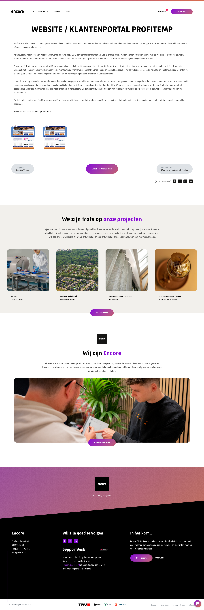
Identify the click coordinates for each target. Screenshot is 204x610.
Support (154, 605)
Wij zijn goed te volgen (83, 533)
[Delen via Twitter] (180, 181)
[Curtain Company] (77, 269)
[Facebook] (65, 541)
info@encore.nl (19, 552)
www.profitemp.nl (43, 111)
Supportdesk (74, 549)
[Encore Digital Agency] (17, 11)
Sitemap (192, 605)
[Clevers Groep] (127, 269)
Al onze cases (102, 312)
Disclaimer (165, 605)
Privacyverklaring (178, 605)
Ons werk (159, 558)
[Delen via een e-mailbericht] (191, 181)
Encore (18, 533)
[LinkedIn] (76, 541)
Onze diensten (39, 11)
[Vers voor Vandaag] (176, 269)
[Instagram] (70, 541)
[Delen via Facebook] (174, 181)
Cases (67, 11)
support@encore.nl (71, 565)
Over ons (56, 11)
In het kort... (141, 533)
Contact (181, 11)
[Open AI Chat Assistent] (197, 603)
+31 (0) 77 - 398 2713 (21, 549)
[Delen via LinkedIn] (185, 181)
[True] (84, 604)
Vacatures (162, 11)
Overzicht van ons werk (102, 169)
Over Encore (141, 558)
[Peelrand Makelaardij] (28, 269)
